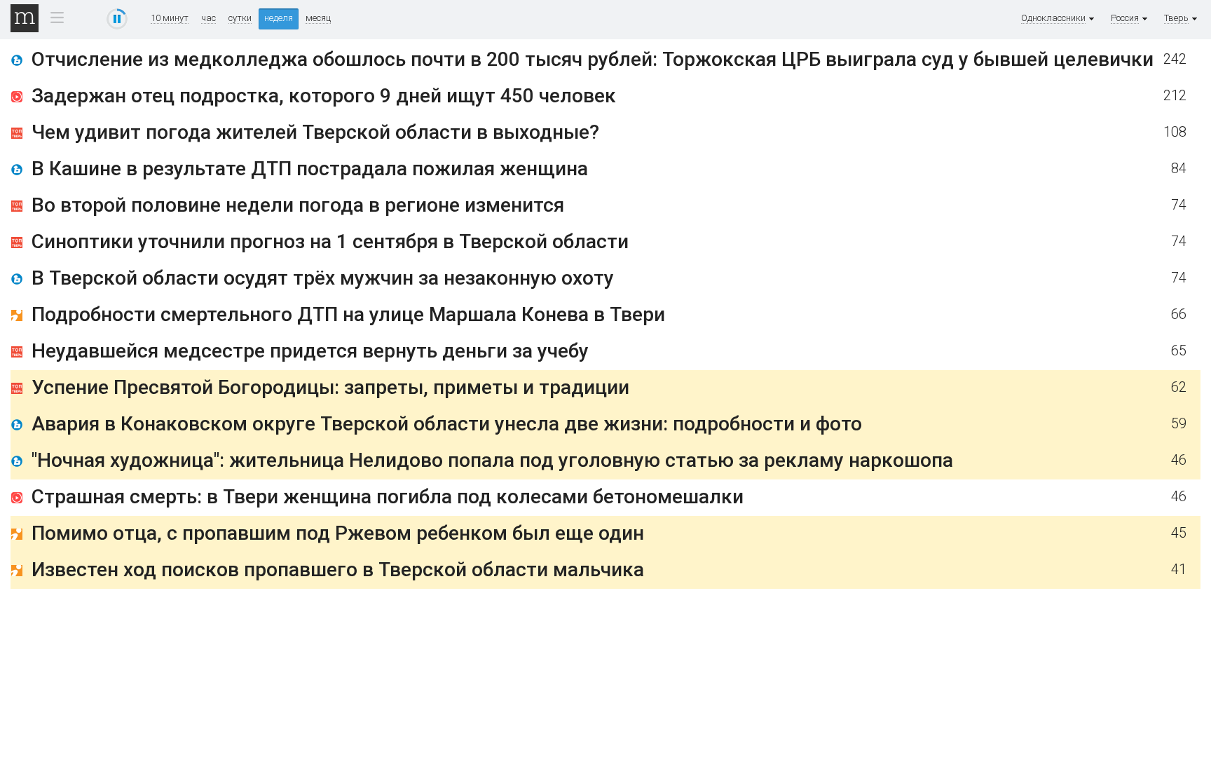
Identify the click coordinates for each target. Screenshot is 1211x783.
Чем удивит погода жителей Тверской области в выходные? (315, 132)
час (208, 18)
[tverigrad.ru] (16, 318)
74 (1178, 205)
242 (1174, 59)
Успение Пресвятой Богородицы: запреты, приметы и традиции (330, 387)
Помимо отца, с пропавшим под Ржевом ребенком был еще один (338, 533)
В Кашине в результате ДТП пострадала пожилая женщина (310, 168)
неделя (278, 18)
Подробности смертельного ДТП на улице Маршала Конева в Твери (348, 314)
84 (1178, 168)
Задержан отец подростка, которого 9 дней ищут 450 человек (324, 95)
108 (1174, 132)
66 (1178, 314)
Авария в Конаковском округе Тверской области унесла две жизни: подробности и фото (447, 423)
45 (1178, 533)
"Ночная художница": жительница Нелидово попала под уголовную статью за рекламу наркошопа (492, 460)
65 (1178, 351)
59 (1178, 423)
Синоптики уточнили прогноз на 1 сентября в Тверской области (330, 241)
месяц (318, 18)
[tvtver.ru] (16, 99)
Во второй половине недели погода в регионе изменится (298, 205)
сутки (240, 18)
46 (1178, 460)
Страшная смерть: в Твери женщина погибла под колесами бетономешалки (388, 496)
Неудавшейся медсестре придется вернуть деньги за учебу (310, 350)
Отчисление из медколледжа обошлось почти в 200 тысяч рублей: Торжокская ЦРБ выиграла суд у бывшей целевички (593, 59)
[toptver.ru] (16, 135)
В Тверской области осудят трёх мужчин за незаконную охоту (323, 278)
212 (1174, 95)
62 (1178, 387)
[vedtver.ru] (16, 62)
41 (1178, 569)
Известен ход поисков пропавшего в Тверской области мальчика (338, 569)
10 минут (170, 18)
